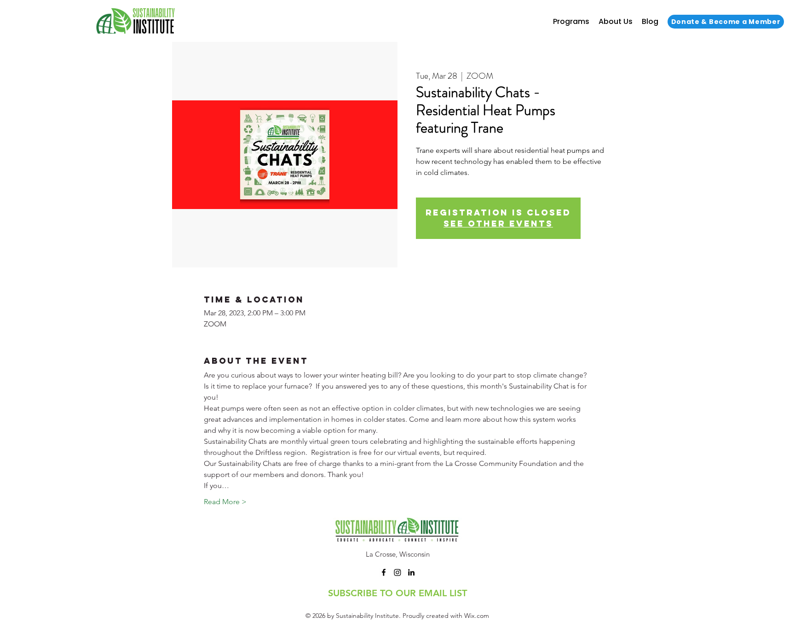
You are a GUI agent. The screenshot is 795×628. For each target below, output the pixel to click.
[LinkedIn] (411, 572)
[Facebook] (383, 572)
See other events (498, 223)
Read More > (225, 501)
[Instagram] (397, 572)
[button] (571, 22)
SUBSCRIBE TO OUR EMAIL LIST (397, 593)
